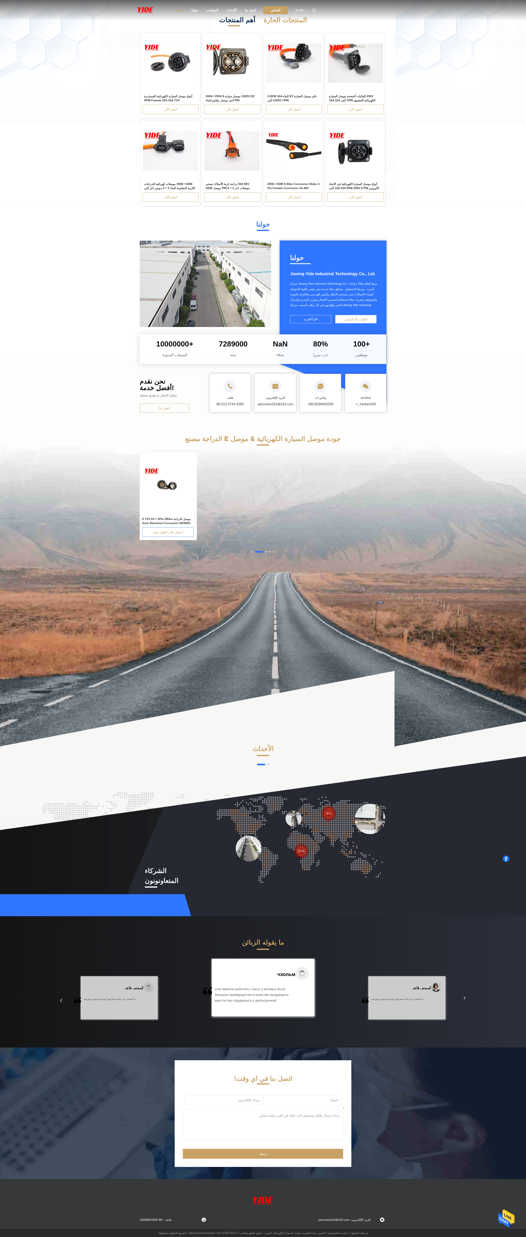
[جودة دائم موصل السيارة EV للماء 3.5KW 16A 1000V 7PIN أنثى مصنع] (293, 63)
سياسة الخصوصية (337, 1233)
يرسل (263, 1153)
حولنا (194, 10)
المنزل (178, 10)
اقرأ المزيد (311, 319)
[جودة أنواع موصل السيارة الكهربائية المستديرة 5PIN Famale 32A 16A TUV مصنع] (170, 63)
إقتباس (275, 10)
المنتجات (212, 10)
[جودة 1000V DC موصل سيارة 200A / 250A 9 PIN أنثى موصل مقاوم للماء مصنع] (232, 63)
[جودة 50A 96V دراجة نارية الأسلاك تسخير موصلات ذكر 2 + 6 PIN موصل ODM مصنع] (232, 151)
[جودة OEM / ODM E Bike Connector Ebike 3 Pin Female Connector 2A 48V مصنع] (293, 151)
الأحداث (232, 10)
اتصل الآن (355, 109)
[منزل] (145, 10)
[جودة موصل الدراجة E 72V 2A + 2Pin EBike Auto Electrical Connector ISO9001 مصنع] (291, 485)
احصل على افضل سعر (291, 532)
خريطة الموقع (360, 1233)
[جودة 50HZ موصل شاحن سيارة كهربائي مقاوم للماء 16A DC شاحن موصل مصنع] (168, 485)
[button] (61, 1000)
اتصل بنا (250, 10)
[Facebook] (506, 859)
